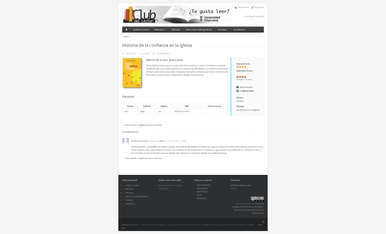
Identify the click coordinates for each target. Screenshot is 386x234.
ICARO (199, 195)
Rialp (143, 111)
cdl (148, 53)
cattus (161, 141)
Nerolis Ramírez (203, 185)
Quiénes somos (141, 29)
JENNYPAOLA (202, 191)
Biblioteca (159, 29)
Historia (239, 101)
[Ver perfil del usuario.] (125, 144)
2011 (126, 111)
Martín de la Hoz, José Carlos (164, 60)
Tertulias (221, 29)
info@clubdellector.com (241, 185)
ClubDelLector (127, 225)
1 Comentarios (162, 53)
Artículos (176, 29)
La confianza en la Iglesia (247, 110)
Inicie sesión (130, 125)
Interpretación (246, 87)
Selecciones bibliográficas (199, 29)
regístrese (143, 125)
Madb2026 (201, 198)
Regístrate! (259, 7)
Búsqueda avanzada (255, 16)
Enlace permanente (139, 141)
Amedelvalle (202, 188)
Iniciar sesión (243, 7)
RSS (263, 222)
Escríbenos (239, 29)
